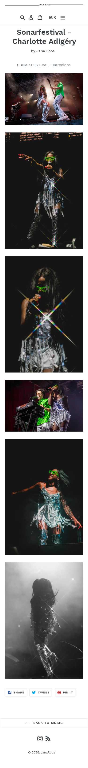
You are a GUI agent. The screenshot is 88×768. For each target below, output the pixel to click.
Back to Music (47, 723)
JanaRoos (48, 752)
